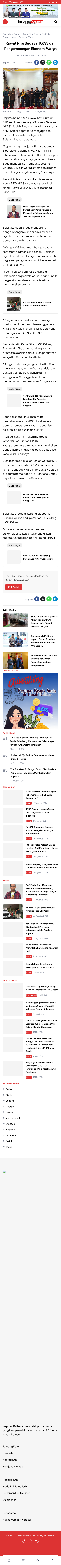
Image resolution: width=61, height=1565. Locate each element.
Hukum (9, 1112)
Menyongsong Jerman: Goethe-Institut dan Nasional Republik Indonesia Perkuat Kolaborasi (41, 1005)
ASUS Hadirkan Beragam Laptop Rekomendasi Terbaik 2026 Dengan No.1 (41, 794)
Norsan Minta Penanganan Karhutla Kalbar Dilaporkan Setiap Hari (36, 497)
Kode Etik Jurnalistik (15, 1486)
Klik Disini (13, 587)
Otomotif (11, 1135)
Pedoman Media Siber (16, 1492)
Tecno (9, 1146)
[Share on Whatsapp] (49, 62)
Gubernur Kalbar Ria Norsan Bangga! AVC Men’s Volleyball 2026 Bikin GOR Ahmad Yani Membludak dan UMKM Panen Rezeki (40, 1044)
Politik (9, 1141)
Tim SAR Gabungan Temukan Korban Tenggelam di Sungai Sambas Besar (39, 830)
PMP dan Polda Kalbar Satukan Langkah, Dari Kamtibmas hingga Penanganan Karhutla (42, 848)
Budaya (10, 1100)
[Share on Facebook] (36, 62)
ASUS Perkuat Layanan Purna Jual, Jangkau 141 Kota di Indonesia (40, 812)
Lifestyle (10, 1123)
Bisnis (28, 803)
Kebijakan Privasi (13, 1466)
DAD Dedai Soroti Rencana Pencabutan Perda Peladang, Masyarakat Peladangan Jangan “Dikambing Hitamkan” (32, 741)
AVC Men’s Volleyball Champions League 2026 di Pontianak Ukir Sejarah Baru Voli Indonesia (41, 1023)
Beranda (8, 1453)
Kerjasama (9, 1512)
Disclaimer (9, 1499)
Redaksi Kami (11, 1479)
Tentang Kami (11, 1446)
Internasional (31, 995)
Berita (28, 821)
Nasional (10, 1129)
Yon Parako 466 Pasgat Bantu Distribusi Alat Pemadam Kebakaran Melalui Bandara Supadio (33, 773)
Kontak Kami (10, 1459)
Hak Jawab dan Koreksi (17, 1519)
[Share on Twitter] (42, 62)
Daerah (10, 1106)
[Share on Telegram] (55, 62)
